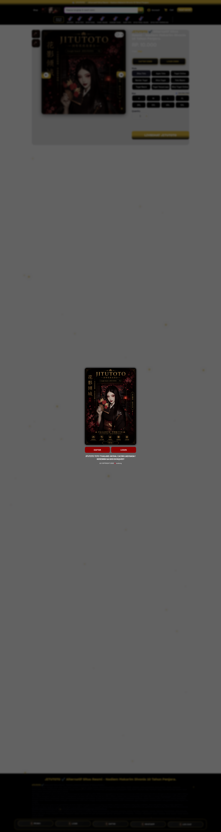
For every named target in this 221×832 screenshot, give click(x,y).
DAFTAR (97, 450)
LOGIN (123, 450)
